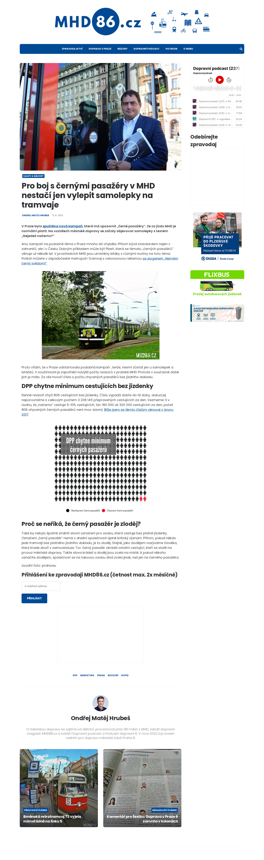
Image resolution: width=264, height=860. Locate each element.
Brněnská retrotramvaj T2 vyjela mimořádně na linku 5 (52, 819)
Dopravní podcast (146, 48)
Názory (122, 48)
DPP (75, 675)
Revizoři (113, 675)
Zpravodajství (72, 48)
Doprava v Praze (100, 48)
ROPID (125, 675)
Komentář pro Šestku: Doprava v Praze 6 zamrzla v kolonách (142, 819)
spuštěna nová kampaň (63, 226)
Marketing (87, 675)
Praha (101, 675)
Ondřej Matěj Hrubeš (35, 215)
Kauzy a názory (33, 176)
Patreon (171, 48)
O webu (188, 48)
